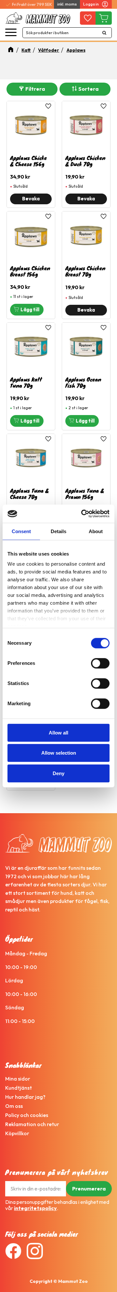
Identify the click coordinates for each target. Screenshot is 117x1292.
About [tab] (96, 531)
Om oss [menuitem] (14, 1106)
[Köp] (27, 310)
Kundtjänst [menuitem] (18, 1087)
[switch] (100, 663)
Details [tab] (58, 531)
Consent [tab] (21, 531)
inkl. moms (67, 4)
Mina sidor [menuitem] (17, 1078)
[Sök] (104, 33)
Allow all (58, 732)
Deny (58, 773)
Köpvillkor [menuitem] (17, 1133)
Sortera (88, 89)
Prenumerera (89, 1188)
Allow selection (58, 753)
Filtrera (35, 89)
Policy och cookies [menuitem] (26, 1115)
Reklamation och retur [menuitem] (32, 1124)
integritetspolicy (35, 1208)
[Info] (31, 199)
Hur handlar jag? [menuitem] (25, 1097)
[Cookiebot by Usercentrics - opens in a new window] (83, 513)
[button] (11, 32)
